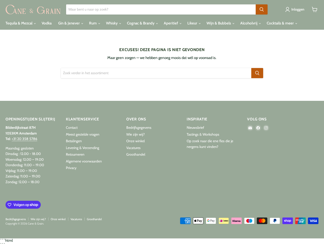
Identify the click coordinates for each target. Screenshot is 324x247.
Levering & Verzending (82, 148)
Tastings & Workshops (203, 134)
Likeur (192, 23)
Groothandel (135, 154)
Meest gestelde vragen (82, 134)
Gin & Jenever (69, 23)
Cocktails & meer (281, 23)
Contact (72, 127)
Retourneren (75, 154)
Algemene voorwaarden (84, 161)
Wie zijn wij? (135, 134)
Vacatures (133, 148)
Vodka (47, 23)
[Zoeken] (262, 9)
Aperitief (171, 23)
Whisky (112, 23)
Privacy (71, 168)
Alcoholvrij (249, 23)
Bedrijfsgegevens (138, 127)
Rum (93, 23)
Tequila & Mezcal (19, 23)
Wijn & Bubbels (219, 23)
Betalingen (74, 141)
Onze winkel (135, 141)
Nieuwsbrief (195, 127)
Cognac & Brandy (141, 23)
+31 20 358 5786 (24, 139)
